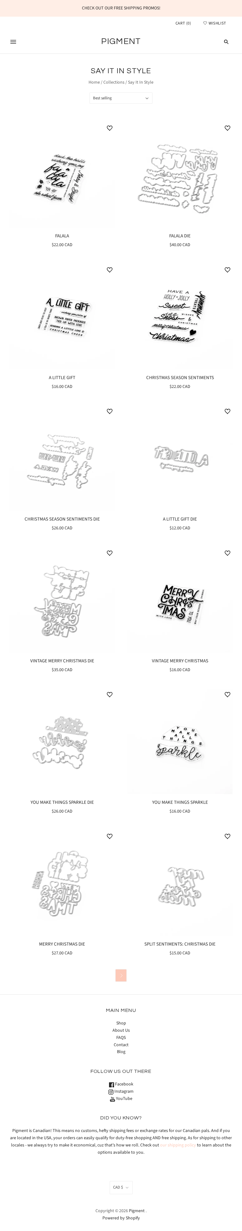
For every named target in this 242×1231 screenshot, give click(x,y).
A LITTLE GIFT (62, 377)
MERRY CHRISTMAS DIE (62, 944)
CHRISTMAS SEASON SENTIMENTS (180, 377)
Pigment (137, 1211)
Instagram (123, 1091)
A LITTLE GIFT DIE (180, 519)
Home (94, 82)
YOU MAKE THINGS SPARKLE (180, 802)
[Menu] (13, 42)
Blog (121, 1052)
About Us (121, 1030)
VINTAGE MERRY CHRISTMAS (180, 661)
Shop (121, 1023)
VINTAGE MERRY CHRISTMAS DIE (62, 661)
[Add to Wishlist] (110, 128)
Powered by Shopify (121, 1218)
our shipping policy (178, 1145)
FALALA (62, 236)
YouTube (123, 1099)
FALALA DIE (180, 236)
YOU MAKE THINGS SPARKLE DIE (62, 802)
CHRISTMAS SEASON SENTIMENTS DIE (62, 519)
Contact (121, 1045)
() (183, 23)
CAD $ (118, 1187)
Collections (113, 82)
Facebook (123, 1084)
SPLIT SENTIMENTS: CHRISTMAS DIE (180, 944)
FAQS (121, 1038)
